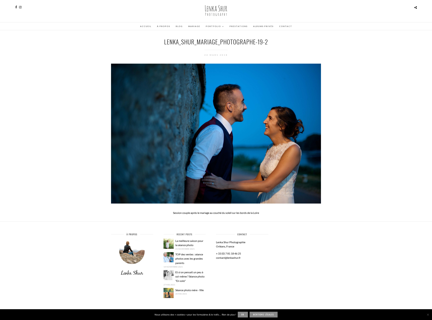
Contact (285, 26)
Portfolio (213, 26)
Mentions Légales (263, 314)
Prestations (239, 26)
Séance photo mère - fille (189, 290)
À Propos (163, 26)
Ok (242, 314)
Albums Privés (263, 26)
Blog (179, 26)
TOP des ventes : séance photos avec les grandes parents (189, 258)
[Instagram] (20, 7)
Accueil (145, 26)
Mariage (194, 26)
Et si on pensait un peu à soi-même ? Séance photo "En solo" (190, 276)
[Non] (427, 314)
